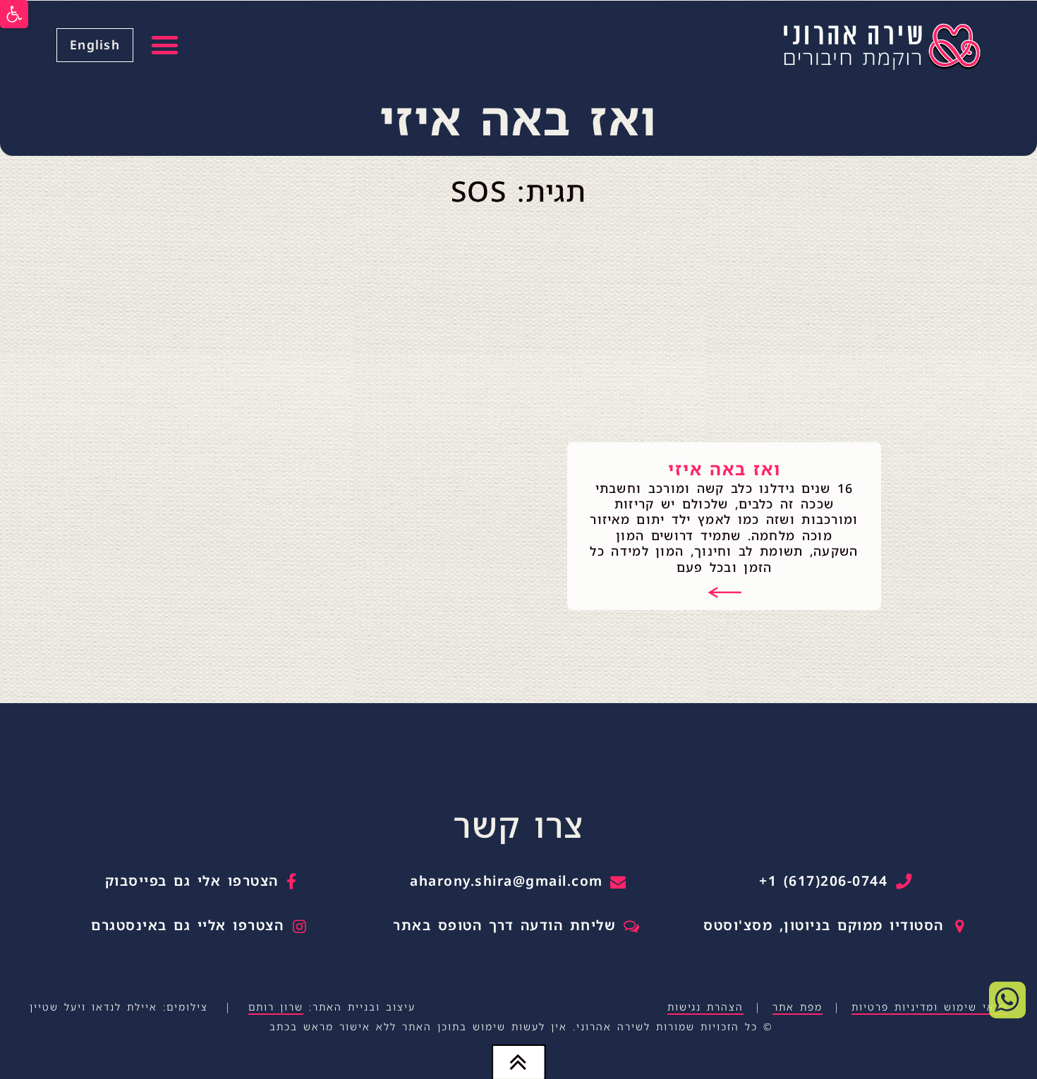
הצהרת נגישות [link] (705, 1006)
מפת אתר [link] (797, 1006)
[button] (165, 45)
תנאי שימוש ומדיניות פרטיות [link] (929, 1006)
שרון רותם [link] (275, 1006)
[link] (14, 14)
